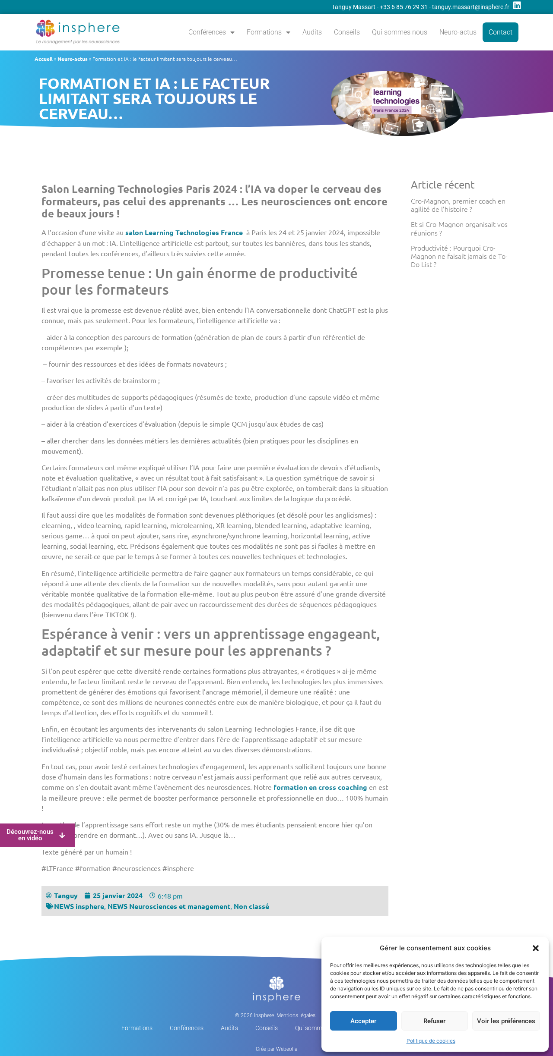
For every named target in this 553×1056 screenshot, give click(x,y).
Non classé (251, 906)
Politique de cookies (431, 1040)
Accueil (44, 58)
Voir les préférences (506, 1021)
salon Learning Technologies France (184, 232)
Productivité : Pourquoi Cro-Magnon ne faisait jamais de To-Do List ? (459, 256)
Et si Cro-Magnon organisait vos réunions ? (459, 228)
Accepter (363, 1021)
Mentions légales (295, 1015)
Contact (500, 32)
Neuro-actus (458, 32)
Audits (312, 32)
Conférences (207, 32)
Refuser (434, 1021)
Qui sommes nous (399, 32)
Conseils (347, 32)
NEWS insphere (79, 906)
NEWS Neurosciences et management (169, 906)
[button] (535, 948)
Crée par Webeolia (276, 1049)
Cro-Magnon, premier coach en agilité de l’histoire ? (458, 205)
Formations (264, 32)
